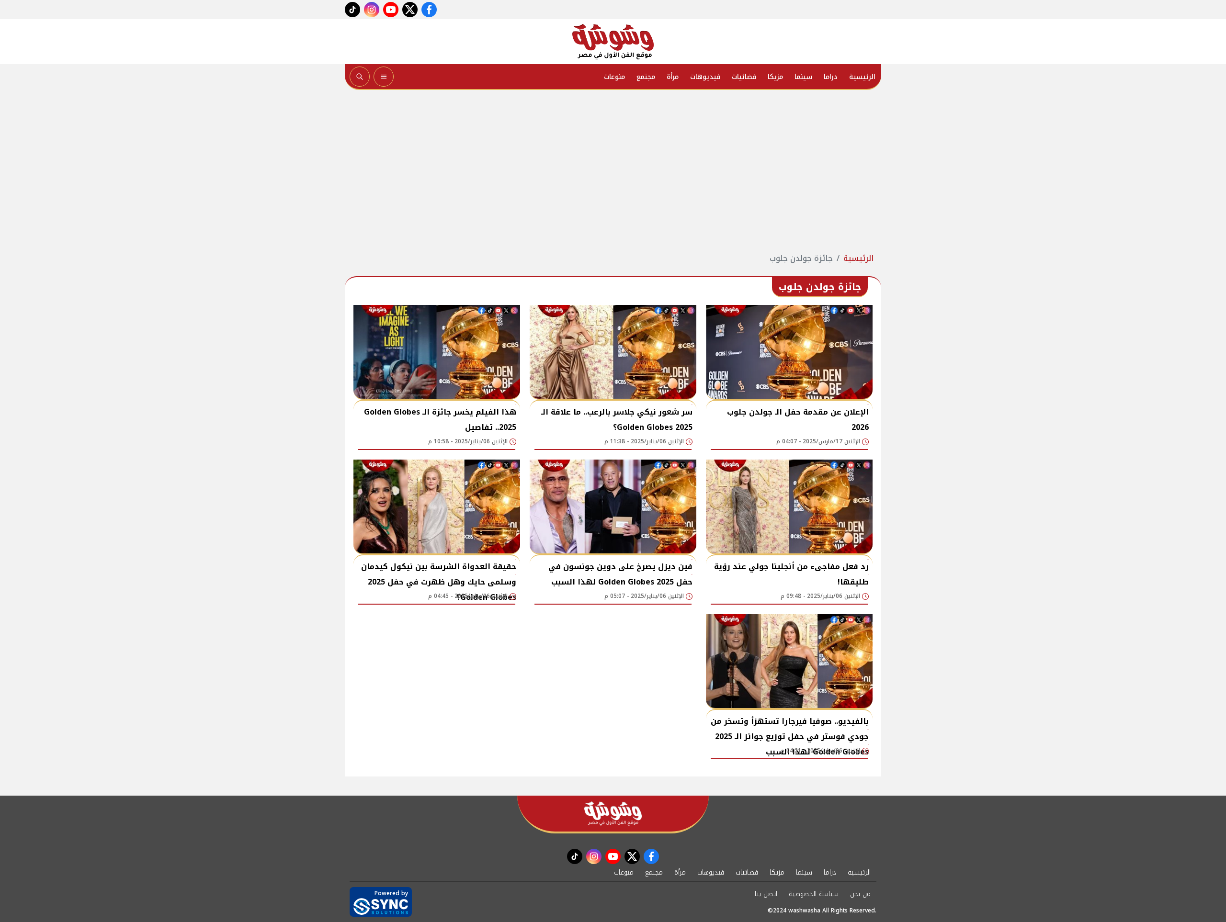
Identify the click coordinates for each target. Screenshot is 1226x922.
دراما (831, 76)
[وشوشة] (613, 41)
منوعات (614, 76)
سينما (803, 76)
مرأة (673, 76)
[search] (360, 77)
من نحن (860, 894)
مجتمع (645, 76)
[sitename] (613, 813)
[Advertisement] (613, 171)
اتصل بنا (766, 894)
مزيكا (775, 76)
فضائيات (744, 76)
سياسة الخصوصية (814, 894)
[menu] (384, 77)
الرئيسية (862, 76)
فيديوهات (705, 76)
